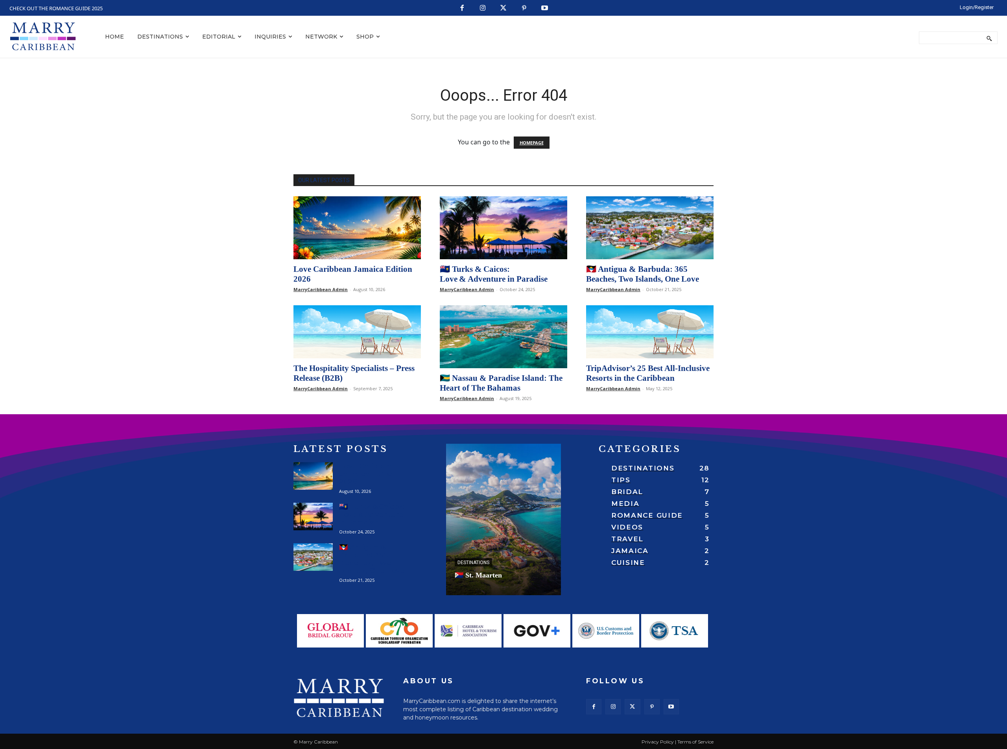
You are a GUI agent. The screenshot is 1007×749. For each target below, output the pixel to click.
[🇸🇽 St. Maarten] (503, 519)
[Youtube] (545, 8)
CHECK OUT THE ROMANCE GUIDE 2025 (56, 8)
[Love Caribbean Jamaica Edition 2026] (357, 227)
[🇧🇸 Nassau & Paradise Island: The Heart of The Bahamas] (503, 336)
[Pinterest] (524, 8)
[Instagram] (482, 8)
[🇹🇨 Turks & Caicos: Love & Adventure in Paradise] (503, 227)
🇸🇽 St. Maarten (478, 575)
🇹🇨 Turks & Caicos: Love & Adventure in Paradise (494, 274)
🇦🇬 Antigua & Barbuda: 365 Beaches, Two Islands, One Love (642, 274)
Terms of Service (695, 742)
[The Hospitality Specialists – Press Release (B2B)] (357, 331)
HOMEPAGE (532, 143)
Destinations (473, 562)
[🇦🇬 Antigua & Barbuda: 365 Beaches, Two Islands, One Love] (650, 227)
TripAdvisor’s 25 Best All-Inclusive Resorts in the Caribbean (648, 373)
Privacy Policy (658, 742)
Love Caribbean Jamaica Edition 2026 (368, 474)
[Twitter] (503, 8)
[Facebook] (462, 8)
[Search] (989, 37)
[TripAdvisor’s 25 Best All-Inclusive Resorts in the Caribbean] (650, 331)
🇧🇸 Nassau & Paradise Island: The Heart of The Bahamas (501, 383)
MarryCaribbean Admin (320, 289)
